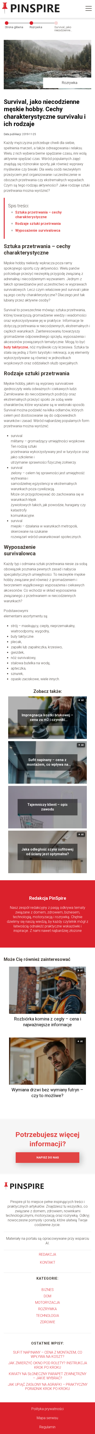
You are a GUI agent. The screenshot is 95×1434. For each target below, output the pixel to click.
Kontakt (47, 1262)
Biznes (48, 1290)
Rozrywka (36, 27)
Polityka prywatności (47, 1409)
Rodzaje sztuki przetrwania (38, 224)
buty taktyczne (16, 347)
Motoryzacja (47, 1302)
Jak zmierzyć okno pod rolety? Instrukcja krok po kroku (47, 1365)
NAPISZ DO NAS (47, 1157)
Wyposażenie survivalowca (37, 230)
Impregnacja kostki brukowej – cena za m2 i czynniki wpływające (47, 717)
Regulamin (47, 1427)
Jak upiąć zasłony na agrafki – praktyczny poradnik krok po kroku (47, 1386)
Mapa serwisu (47, 1418)
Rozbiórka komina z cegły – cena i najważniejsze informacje (47, 1021)
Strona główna (14, 27)
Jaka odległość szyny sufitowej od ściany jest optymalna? (47, 851)
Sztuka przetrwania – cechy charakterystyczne (38, 214)
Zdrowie (47, 1322)
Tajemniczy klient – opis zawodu (47, 806)
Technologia (47, 1316)
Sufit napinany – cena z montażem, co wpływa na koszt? (47, 762)
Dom (47, 1296)
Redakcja (47, 1254)
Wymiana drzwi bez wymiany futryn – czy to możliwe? (47, 1092)
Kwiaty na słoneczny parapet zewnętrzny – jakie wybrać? (47, 1376)
